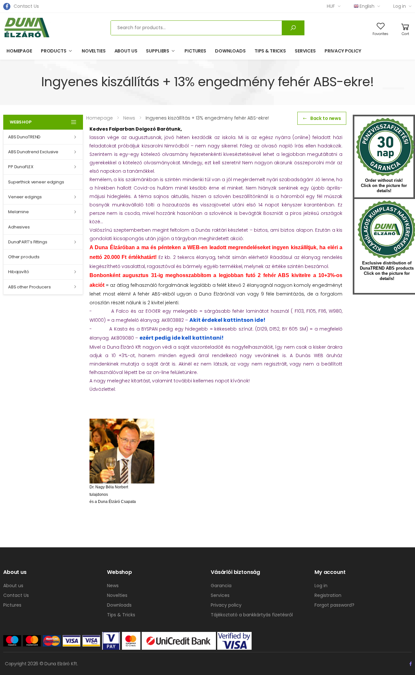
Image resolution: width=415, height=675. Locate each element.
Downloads (230, 51)
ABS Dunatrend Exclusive (33, 152)
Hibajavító (18, 272)
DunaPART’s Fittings (27, 242)
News (113, 585)
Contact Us (26, 6)
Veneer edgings (25, 197)
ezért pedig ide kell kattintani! (181, 338)
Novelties (94, 51)
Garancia (221, 585)
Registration (327, 595)
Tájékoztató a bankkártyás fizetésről (252, 614)
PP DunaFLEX (20, 167)
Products (53, 51)
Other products (24, 257)
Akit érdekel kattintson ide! (227, 320)
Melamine (18, 212)
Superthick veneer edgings (36, 182)
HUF (331, 6)
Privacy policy (343, 51)
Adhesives (19, 227)
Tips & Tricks (270, 51)
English (367, 6)
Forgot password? (334, 605)
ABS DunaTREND (24, 137)
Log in (399, 6)
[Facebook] (6, 6)
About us (125, 51)
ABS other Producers (29, 287)
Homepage (19, 51)
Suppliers (157, 51)
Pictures (195, 51)
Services (305, 51)
